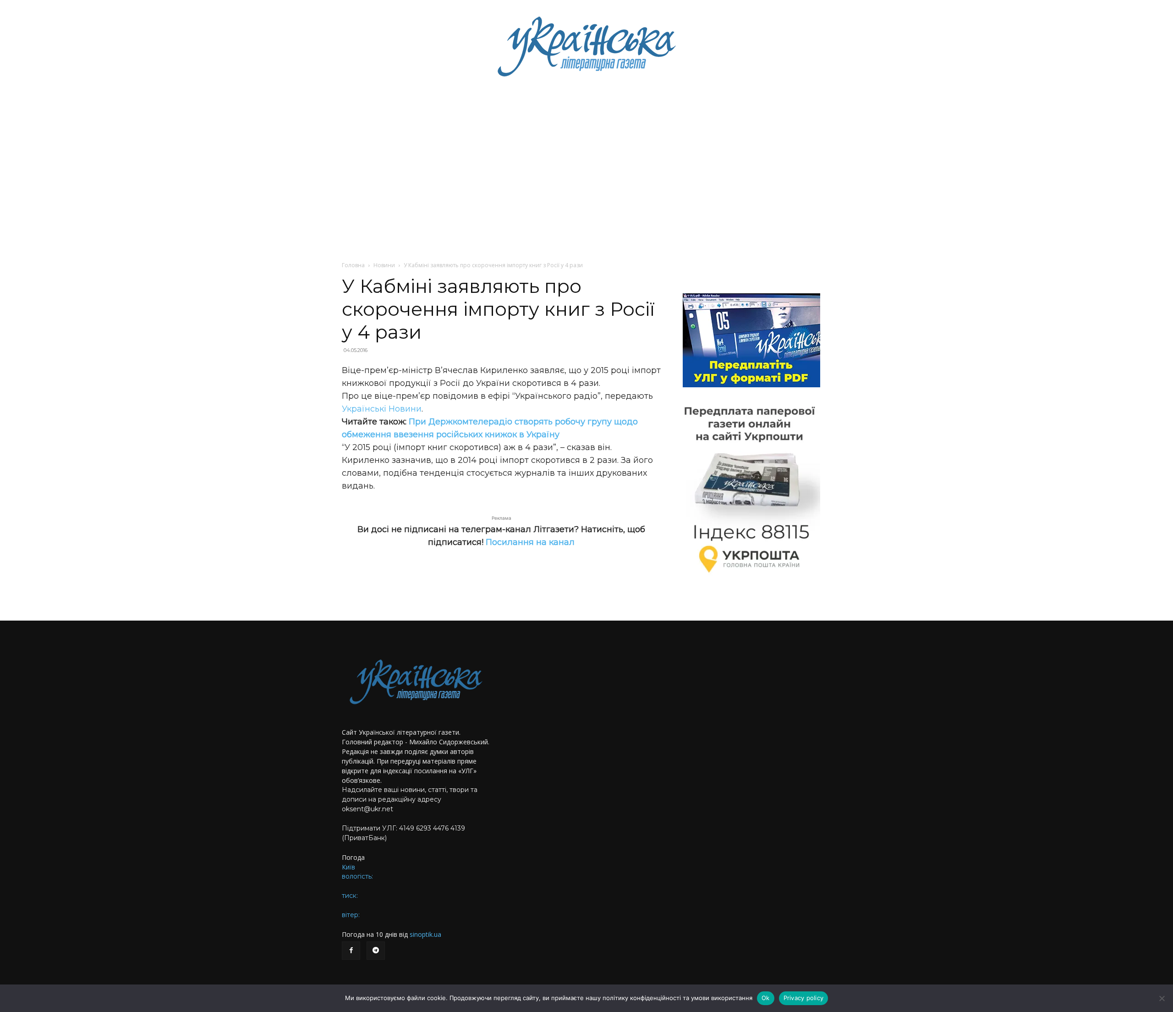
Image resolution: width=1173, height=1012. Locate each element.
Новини (384, 265)
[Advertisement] (586, 160)
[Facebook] (351, 950)
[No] (1161, 998)
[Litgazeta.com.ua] (586, 46)
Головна (353, 265)
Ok (766, 997)
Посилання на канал (530, 542)
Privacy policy (804, 997)
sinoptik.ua (425, 934)
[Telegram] (376, 950)
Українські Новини (382, 409)
